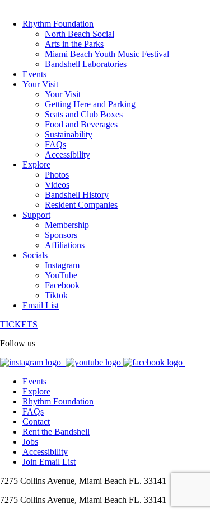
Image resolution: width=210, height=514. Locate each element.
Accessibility (45, 451)
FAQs (33, 411)
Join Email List (49, 462)
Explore (36, 391)
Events (34, 381)
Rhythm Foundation (58, 401)
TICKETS (19, 324)
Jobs (30, 441)
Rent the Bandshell (56, 431)
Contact (36, 421)
